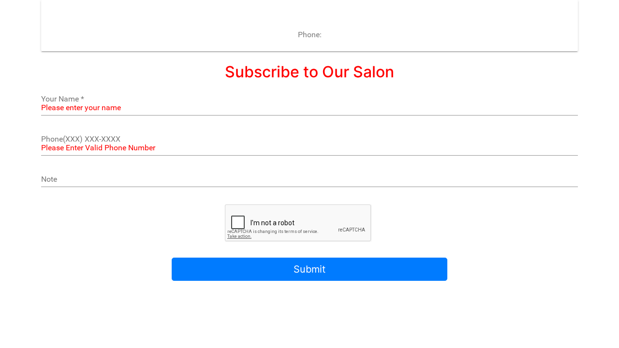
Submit (309, 269)
